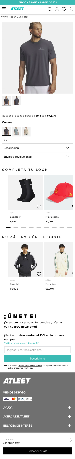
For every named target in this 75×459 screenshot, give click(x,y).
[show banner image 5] (38, 227)
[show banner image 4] (31, 227)
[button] (49, 9)
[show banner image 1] (8, 227)
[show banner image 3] (23, 227)
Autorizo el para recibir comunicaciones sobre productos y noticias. (38, 367)
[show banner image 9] (69, 227)
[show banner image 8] (61, 227)
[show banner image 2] (15, 227)
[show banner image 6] (46, 227)
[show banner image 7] (54, 227)
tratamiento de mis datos (29, 365)
